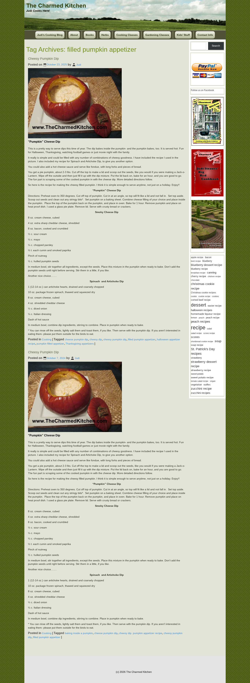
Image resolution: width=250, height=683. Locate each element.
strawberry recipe (201, 370)
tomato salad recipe (199, 381)
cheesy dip (95, 339)
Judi (78, 64)
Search (216, 45)
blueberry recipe (199, 268)
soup (218, 341)
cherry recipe (198, 276)
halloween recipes (201, 310)
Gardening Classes (157, 34)
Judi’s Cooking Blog (50, 34)
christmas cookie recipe (202, 286)
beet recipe (196, 261)
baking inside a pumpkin (79, 633)
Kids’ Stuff (183, 34)
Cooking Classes (127, 34)
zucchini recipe (201, 388)
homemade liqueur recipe (206, 313)
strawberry (196, 357)
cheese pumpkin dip (76, 339)
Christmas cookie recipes (203, 292)
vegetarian (196, 384)
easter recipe (214, 305)
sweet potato (197, 374)
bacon (208, 257)
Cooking (46, 339)
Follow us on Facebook (202, 90)
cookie (194, 296)
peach (201, 318)
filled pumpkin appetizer (141, 339)
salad (209, 329)
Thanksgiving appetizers (80, 343)
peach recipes (200, 321)
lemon (194, 317)
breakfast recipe (198, 273)
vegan (212, 381)
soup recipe (197, 345)
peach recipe (212, 317)
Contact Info (205, 34)
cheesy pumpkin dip (114, 339)
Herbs (105, 34)
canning (211, 272)
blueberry (207, 261)
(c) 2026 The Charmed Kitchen (134, 671)
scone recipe (209, 333)
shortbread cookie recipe (202, 341)
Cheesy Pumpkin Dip (43, 58)
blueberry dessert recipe (206, 265)
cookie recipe (204, 296)
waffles (207, 384)
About (74, 34)
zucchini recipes (200, 392)
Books (90, 34)
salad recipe (196, 333)
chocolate (195, 280)
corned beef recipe (200, 300)
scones (195, 336)
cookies (215, 296)
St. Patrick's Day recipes (203, 351)
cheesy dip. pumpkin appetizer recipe (140, 633)
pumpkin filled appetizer (50, 343)
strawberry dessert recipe (204, 364)
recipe (198, 327)
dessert (198, 304)
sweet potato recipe (202, 377)
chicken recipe (214, 276)
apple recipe (197, 257)
